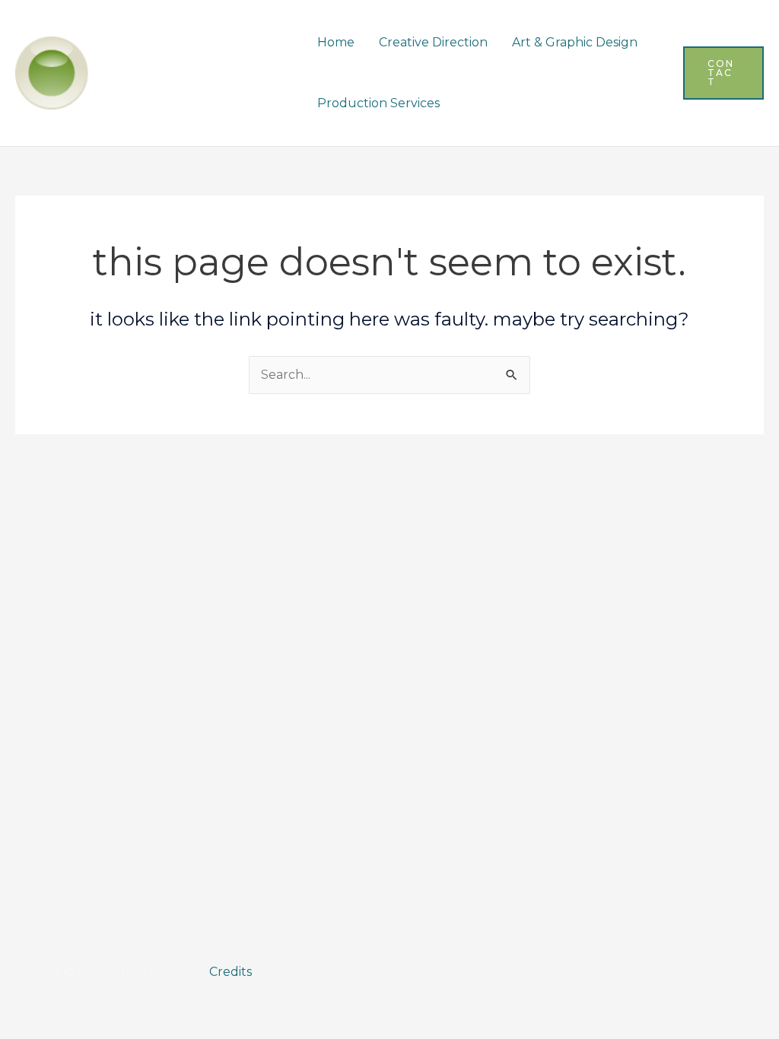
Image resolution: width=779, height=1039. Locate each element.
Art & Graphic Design (575, 42)
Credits (230, 971)
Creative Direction (433, 42)
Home (336, 42)
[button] (723, 73)
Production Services (378, 103)
